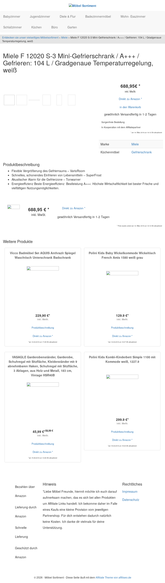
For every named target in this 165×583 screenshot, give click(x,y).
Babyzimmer (12, 16)
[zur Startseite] (82, 5)
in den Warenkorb (130, 107)
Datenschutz (130, 499)
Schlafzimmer (13, 27)
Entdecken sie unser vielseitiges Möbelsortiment (30, 37)
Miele (64, 37)
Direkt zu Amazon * (130, 99)
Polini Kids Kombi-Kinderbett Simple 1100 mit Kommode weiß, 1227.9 (122, 359)
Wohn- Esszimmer (133, 16)
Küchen (37, 27)
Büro (55, 27)
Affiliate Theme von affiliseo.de (113, 577)
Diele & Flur (68, 16)
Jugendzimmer (40, 16)
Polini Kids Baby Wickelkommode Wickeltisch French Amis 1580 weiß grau (122, 255)
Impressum (130, 491)
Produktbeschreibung (43, 327)
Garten (72, 27)
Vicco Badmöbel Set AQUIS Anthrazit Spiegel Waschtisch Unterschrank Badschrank (43, 255)
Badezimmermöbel (98, 16)
